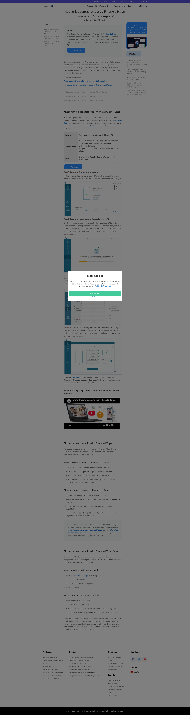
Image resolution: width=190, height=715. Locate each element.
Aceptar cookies (95, 293)
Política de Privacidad (103, 286)
